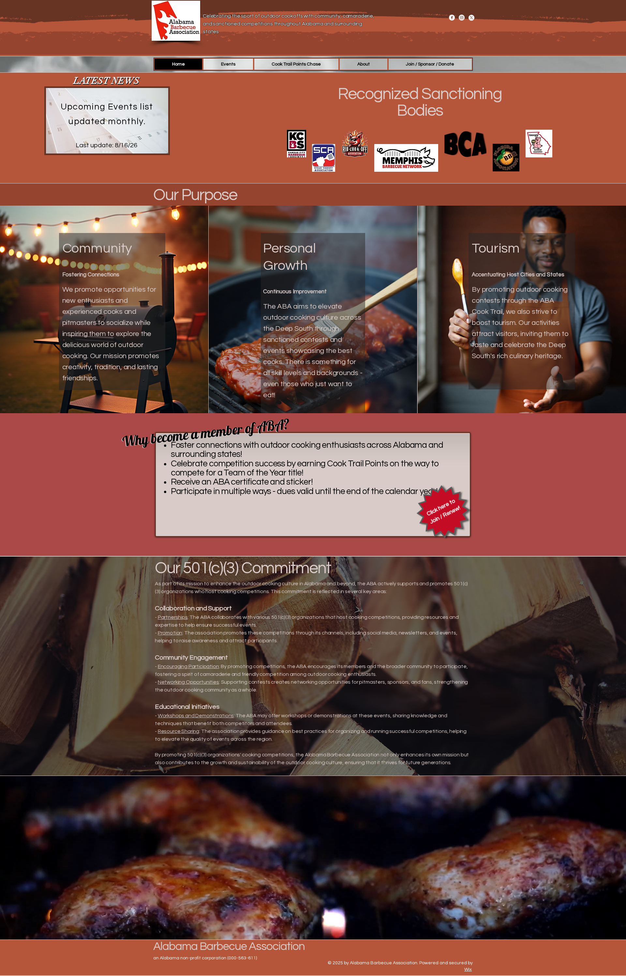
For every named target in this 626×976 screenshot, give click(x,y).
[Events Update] (103, 152)
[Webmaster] (111, 152)
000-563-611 (242, 958)
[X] (471, 17)
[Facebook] (451, 17)
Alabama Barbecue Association (229, 946)
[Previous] (48, 121)
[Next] (165, 121)
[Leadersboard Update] (107, 152)
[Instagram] (461, 17)
